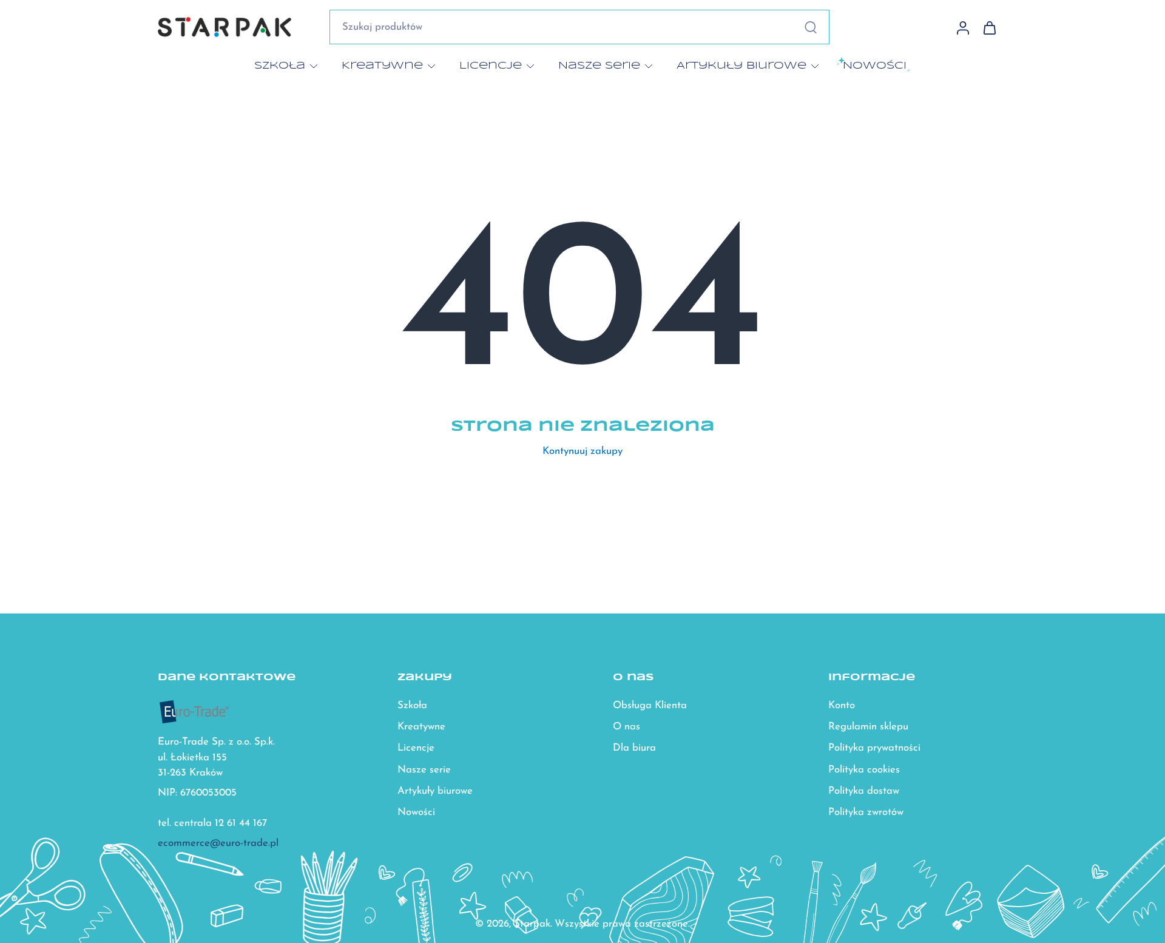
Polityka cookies (864, 770)
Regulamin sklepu (868, 727)
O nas (626, 727)
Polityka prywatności (874, 748)
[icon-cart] (989, 27)
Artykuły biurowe (741, 65)
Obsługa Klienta (650, 706)
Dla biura (634, 748)
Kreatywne (382, 65)
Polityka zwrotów (865, 812)
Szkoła (279, 65)
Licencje (490, 65)
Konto (841, 706)
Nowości (416, 812)
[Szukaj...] (810, 27)
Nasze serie (599, 65)
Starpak (532, 924)
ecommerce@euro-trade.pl (218, 844)
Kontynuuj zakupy (582, 451)
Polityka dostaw (863, 791)
